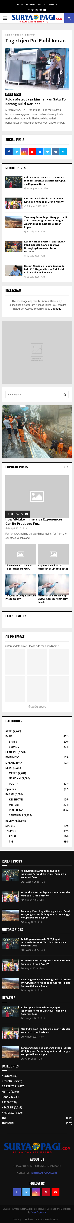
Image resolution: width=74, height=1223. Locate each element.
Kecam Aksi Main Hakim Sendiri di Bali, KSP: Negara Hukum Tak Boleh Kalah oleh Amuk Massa (44, 269)
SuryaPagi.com (38, 1212)
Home (20, 4)
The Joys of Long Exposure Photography (20, 597)
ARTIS (8, 731)
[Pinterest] (46, 1192)
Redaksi (29, 1219)
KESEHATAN (16, 799)
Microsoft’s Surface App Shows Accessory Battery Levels (53, 599)
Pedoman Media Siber (47, 1219)
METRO (9, 94)
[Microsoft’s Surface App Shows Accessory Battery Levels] (53, 584)
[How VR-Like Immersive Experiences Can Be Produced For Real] (37, 496)
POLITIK (42, 4)
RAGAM (9, 794)
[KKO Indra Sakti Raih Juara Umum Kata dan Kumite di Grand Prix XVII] (13, 203)
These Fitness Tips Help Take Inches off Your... (19, 567)
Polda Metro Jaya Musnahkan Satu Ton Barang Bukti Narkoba (36, 101)
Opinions (30, 4)
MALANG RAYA (13, 762)
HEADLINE (11, 752)
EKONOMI (14, 746)
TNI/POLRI (11, 831)
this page (56, 308)
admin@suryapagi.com (44, 1172)
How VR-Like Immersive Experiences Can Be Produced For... (33, 521)
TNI (11, 841)
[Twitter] (26, 1192)
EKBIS (8, 736)
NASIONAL (15, 778)
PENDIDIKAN (16, 810)
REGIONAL (11, 820)
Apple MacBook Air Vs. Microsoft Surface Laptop (53, 567)
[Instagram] (36, 1192)
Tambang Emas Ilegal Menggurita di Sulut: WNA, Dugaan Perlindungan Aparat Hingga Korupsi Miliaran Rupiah (45, 222)
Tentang (17, 1219)
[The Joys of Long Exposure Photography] (20, 584)
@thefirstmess (37, 706)
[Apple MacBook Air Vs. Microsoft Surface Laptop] (53, 554)
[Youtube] (55, 1192)
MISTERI (14, 804)
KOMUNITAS (12, 757)
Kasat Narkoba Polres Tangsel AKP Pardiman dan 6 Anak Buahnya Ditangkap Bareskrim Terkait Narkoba (44, 247)
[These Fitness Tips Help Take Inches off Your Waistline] (20, 554)
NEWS (17, 94)
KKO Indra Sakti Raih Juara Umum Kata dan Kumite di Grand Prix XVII (44, 200)
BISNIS (13, 741)
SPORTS (53, 4)
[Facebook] (17, 1192)
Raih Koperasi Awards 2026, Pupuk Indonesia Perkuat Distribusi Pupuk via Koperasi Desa (45, 180)
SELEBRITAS (16, 815)
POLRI (12, 836)
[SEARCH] (65, 394)
